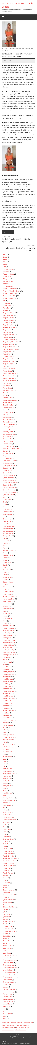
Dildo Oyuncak (7, 509)
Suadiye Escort (7, 926)
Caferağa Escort (8, 463)
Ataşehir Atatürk (8, 315)
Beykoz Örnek (7, 444)
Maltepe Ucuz (7, 781)
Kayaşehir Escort (8, 720)
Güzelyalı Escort (8, 591)
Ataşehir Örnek (7, 351)
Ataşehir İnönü (7, 337)
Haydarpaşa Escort (9, 599)
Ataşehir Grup (7, 332)
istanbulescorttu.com (22, 1027)
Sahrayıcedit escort (9, 890)
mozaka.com (5, 1022)
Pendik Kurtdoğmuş (9, 863)
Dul (4, 516)
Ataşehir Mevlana (8, 344)
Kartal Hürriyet (7, 686)
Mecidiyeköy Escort (9, 798)
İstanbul (5, 616)
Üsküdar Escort (7, 994)
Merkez (5, 802)
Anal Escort (6, 303)
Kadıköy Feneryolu (9, 642)
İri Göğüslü (6, 613)
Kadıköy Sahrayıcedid (10, 655)
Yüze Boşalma (7, 1013)
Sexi (4, 904)
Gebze (5, 560)
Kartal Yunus (7, 715)
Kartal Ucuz (6, 708)
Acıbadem (6, 271)
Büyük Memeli (7, 458)
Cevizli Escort (7, 499)
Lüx (4, 766)
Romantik (6, 878)
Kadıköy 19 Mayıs (8, 625)
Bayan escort (7, 417)
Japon (5, 621)
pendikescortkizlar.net (8, 1027)
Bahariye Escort (8, 402)
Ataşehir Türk (7, 354)
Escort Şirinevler (8, 528)
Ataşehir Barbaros (8, 317)
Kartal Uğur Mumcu (9, 710)
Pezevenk (6, 875)
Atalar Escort (7, 308)
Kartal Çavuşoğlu (8, 672)
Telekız (5, 938)
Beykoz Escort (7, 436)
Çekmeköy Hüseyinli (9, 492)
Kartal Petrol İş (7, 701)
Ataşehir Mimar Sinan (9, 347)
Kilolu (5, 730)
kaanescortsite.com (8, 1030)
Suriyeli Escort (7, 936)
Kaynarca (6, 722)
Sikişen (5, 909)
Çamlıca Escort (7, 468)
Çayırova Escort (8, 470)
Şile (4, 912)
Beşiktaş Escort (8, 419)
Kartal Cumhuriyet (8, 674)
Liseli (4, 761)
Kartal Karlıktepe (8, 688)
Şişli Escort (6, 916)
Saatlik (5, 885)
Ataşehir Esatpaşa (8, 320)
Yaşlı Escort (6, 1006)
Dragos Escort (7, 511)
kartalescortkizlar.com (22, 1025)
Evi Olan (5, 543)
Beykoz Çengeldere (9, 424)
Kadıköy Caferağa (8, 628)
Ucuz (4, 950)
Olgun (5, 827)
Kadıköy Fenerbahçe (9, 640)
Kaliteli (5, 659)
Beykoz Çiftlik (7, 427)
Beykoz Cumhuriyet (9, 434)
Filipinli (5, 558)
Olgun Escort (7, 829)
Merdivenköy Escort (9, 800)
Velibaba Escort (8, 1001)
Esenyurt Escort (8, 536)
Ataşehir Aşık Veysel (9, 313)
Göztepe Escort (7, 582)
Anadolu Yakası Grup (9, 293)
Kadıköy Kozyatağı (9, 650)
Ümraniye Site (7, 979)
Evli (4, 545)
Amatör (5, 284)
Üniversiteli (6, 984)
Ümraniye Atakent (8, 963)
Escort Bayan (7, 524)
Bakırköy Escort (8, 412)
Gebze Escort (7, 562)
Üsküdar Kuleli (7, 996)
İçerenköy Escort (8, 601)
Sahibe (5, 887)
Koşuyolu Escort (8, 739)
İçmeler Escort (7, 604)
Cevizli (5, 497)
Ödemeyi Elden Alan (9, 819)
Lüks (4, 764)
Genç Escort (7, 570)
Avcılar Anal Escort (9, 368)
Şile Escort (6, 914)
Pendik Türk (6, 868)
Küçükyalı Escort (8, 752)
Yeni (4, 1009)
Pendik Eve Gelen (8, 856)
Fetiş (4, 553)
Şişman (5, 919)
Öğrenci (5, 824)
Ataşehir (5, 310)
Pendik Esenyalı (8, 853)
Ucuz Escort (6, 953)
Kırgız (5, 732)
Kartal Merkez (7, 693)
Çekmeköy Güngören (9, 487)
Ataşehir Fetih (7, 330)
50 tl (4, 267)
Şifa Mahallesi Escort (9, 907)
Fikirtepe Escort (8, 555)
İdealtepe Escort (8, 608)
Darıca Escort (7, 507)
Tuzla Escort (7, 948)
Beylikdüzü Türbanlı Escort (11, 448)
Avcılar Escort (7, 371)
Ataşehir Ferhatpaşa (9, 327)
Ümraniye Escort (8, 970)
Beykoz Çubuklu (8, 431)
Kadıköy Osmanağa (9, 652)
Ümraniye (6, 958)
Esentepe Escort (8, 531)
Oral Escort (6, 836)
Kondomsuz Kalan (8, 737)
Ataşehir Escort (7, 322)
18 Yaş (5, 257)
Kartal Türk (6, 705)
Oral (4, 834)
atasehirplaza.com (16, 1022)
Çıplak (5, 504)
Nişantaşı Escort (8, 817)
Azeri (4, 393)
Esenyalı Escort (8, 533)
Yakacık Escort (7, 1004)
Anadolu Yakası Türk (9, 296)
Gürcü (5, 589)
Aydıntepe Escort (8, 390)
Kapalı (5, 664)
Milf (4, 807)
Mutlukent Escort (8, 815)
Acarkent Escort (8, 269)
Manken (5, 783)
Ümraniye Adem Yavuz (10, 960)
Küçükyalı (6, 749)
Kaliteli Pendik (7, 662)
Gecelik (5, 565)
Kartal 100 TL (7, 669)
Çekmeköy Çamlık (8, 480)
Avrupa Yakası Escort (9, 381)
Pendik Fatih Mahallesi (10, 858)
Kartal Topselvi (7, 703)
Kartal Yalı (6, 713)
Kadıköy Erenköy (8, 635)
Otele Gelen (6, 844)
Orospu (5, 841)
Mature (5, 795)
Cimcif (5, 502)
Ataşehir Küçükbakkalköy (11, 342)
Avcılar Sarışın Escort (9, 373)
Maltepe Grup (7, 776)
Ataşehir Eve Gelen (9, 325)
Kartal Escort (7, 676)
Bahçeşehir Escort (8, 407)
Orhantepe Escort (8, 839)
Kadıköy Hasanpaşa (9, 647)
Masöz (5, 790)
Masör (5, 788)
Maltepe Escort (7, 771)
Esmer (5, 538)
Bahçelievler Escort (9, 405)
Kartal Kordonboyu (9, 691)
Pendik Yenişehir (8, 873)
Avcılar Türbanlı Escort (10, 376)
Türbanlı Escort (7, 946)
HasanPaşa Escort (9, 596)
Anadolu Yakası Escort (10, 288)
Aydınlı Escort (7, 388)
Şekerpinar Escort (8, 899)
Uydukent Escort (8, 999)
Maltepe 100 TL (8, 769)
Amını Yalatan (7, 286)
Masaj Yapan (7, 785)
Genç (4, 567)
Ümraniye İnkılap (8, 975)
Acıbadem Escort (8, 274)
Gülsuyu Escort (7, 587)
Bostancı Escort (8, 453)
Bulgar (5, 456)
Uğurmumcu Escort (9, 955)
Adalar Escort (7, 276)
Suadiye (5, 924)
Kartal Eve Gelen (8, 681)
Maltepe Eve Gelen (9, 773)
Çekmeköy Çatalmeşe (10, 482)
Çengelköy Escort (8, 494)
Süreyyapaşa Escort (9, 931)
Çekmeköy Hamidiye (9, 490)
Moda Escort (7, 812)
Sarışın (5, 897)
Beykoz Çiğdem (8, 429)
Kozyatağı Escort (8, 744)
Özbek (5, 846)
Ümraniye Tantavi (8, 982)
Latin (4, 759)
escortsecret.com (28, 1022)
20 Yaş (5, 262)
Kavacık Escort (7, 718)
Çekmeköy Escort (8, 485)
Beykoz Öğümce (8, 441)
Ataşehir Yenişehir (8, 364)
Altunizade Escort (8, 281)
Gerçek (5, 575)
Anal (4, 300)
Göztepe (5, 579)
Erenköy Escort (7, 519)
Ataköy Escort (7, 305)
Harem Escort (7, 594)
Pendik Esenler (7, 851)
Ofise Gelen (6, 822)
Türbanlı (5, 943)
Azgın (5, 395)
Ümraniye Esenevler (9, 972)
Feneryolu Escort (8, 550)
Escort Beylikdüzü (8, 526)
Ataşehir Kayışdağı (9, 339)
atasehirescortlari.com (8, 1025)
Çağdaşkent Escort (9, 465)
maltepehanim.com (20, 1030)
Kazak (5, 727)
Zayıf (4, 1016)
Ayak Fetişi (6, 383)
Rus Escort (6, 882)
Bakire (5, 410)
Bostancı (5, 451)
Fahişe (5, 548)
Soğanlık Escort (8, 921)
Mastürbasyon (7, 793)
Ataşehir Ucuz (7, 356)
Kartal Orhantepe (8, 696)
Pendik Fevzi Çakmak (10, 861)
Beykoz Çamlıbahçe (9, 422)
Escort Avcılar (7, 521)
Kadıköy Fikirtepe (8, 645)
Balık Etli (6, 414)
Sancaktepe (6, 892)
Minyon (5, 810)
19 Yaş (5, 259)
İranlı (4, 611)
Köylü (5, 742)
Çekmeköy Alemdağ (9, 475)
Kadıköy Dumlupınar (9, 630)
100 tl (4, 254)
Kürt (4, 754)
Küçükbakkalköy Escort (10, 747)
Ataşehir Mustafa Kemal (10, 349)
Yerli (4, 1011)
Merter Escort (7, 805)
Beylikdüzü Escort (7, 232)
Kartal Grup (6, 684)
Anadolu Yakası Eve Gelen (11, 291)
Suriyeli (5, 933)
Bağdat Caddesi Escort (10, 400)
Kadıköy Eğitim (7, 633)
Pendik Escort (7, 849)
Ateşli (5, 366)
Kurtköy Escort (7, 756)
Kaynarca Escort (8, 725)
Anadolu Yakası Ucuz (9, 298)
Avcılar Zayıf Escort (9, 378)
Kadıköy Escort (7, 638)
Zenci (5, 1018)
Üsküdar (5, 987)
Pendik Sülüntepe (8, 866)
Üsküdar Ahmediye (9, 989)
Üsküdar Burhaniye (9, 992)
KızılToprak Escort (8, 735)
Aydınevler (6, 385)
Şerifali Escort (7, 902)
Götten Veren (7, 577)
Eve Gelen (6, 541)
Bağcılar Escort (7, 397)
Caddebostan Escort (9, 461)
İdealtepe (6, 606)
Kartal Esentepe (8, 679)
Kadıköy (5, 623)
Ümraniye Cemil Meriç (10, 967)
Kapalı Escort (7, 667)
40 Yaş (5, 264)
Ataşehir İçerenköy (8, 334)
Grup (4, 584)
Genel (5, 572)
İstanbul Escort (7, 618)
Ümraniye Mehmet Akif (10, 977)
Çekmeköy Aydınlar (9, 478)
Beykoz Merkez (7, 439)
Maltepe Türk (7, 778)
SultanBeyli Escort (8, 929)
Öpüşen (5, 832)
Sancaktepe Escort (9, 895)
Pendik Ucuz (7, 870)
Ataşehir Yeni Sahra (9, 361)
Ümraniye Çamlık (8, 965)
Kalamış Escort (7, 657)
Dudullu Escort (7, 514)
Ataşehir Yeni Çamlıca (10, 359)
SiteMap (4, 1041)
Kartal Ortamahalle (9, 698)
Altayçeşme (6, 279)
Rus (4, 880)
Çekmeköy (6, 473)
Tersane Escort (7, 941)
